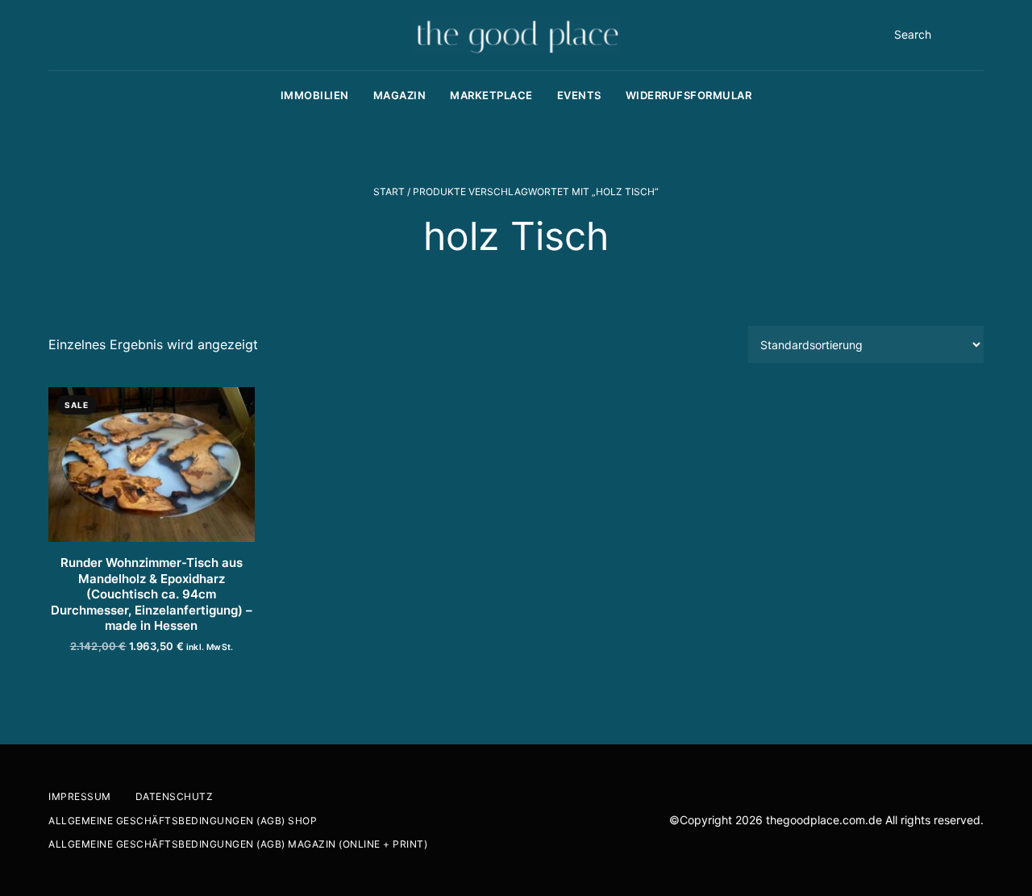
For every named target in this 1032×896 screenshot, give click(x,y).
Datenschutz (174, 796)
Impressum (79, 796)
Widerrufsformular (689, 95)
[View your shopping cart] (978, 34)
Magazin (400, 95)
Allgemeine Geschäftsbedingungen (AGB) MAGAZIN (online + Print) (237, 844)
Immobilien (315, 95)
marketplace (491, 95)
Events (579, 95)
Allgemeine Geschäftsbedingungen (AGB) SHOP (182, 821)
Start (389, 191)
